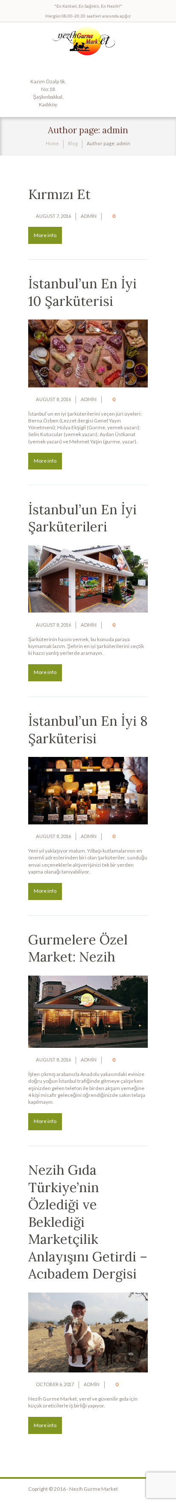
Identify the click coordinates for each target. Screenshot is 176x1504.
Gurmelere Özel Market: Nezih (78, 948)
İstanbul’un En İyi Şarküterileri (82, 518)
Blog (73, 143)
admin (89, 216)
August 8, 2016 (53, 399)
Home (52, 143)
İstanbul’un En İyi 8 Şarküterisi (88, 729)
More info (45, 235)
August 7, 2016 (53, 216)
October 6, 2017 (55, 1384)
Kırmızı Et (59, 194)
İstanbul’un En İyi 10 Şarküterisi (82, 292)
